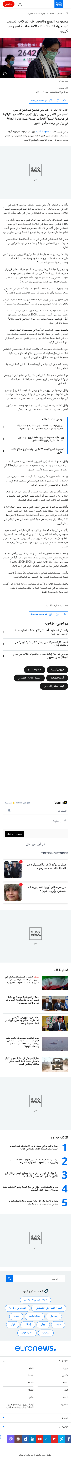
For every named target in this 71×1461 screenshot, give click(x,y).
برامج (31, 1397)
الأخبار (60, 13)
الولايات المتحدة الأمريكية (36, 13)
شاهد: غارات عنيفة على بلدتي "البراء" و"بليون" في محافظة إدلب (41, 644)
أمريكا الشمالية (57, 678)
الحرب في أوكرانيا (17, 1308)
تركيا (13, 1325)
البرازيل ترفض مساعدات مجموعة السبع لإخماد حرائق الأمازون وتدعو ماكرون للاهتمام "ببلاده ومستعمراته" (40, 427)
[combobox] (35, 1278)
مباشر (9, 4)
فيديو (65, 1397)
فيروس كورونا (57, 670)
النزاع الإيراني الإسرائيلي (35, 1300)
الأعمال (65, 1376)
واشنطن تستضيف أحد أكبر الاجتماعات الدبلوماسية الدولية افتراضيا (41, 632)
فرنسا (58, 1325)
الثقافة (30, 1390)
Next (65, 1383)
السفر (66, 1390)
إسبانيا (28, 1325)
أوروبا (65, 1368)
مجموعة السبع (43, 131)
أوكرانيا (45, 1333)
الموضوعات (63, 1361)
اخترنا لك (61, 970)
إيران (43, 1325)
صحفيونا (64, 1404)
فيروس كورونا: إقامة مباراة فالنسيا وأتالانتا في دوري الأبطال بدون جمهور (40, 656)
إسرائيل (54, 1316)
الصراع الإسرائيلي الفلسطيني (49, 1308)
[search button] (9, 1278)
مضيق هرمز (27, 1333)
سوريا (16, 1316)
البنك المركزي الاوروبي (54, 686)
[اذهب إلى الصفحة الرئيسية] (58, 4)
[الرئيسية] (67, 13)
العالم (52, 13)
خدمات (65, 1418)
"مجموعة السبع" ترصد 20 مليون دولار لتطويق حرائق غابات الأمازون (37, 451)
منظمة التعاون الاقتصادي (29, 678)
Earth (30, 1376)
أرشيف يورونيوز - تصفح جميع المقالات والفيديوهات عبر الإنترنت (19, 1405)
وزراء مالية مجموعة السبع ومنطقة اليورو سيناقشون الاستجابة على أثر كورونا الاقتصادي (41, 439)
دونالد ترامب (34, 1316)
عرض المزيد (62, 1427)
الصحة (30, 1383)
